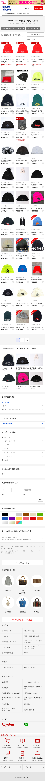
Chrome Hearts (7, 423)
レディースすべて (9, 441)
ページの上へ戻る (22, 563)
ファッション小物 (9, 452)
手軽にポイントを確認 (37, 759)
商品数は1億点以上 (7, 746)
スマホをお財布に (22, 759)
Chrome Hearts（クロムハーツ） (12, 28)
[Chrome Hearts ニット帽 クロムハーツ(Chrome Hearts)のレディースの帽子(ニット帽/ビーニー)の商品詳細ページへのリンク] (7, 245)
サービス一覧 (5, 767)
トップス (6, 445)
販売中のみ (7, 35)
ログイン (28, 8)
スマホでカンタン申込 (7, 759)
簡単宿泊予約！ (37, 746)
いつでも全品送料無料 (22, 746)
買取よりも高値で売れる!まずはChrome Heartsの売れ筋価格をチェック (16, 538)
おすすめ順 (17, 35)
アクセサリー (8, 456)
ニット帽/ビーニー (32, 28)
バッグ (6, 448)
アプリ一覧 (27, 767)
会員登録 (38, 8)
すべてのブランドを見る (22, 619)
